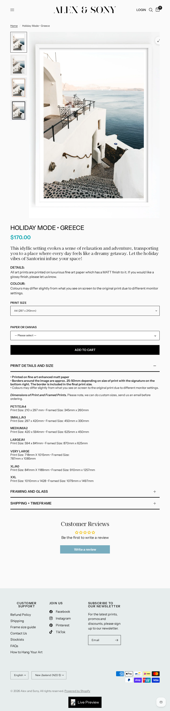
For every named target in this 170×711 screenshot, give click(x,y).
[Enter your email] (117, 640)
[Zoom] (159, 40)
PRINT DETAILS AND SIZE (31, 366)
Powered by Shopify (77, 691)
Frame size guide (23, 627)
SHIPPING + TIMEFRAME (31, 503)
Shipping (17, 621)
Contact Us (18, 633)
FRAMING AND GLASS (29, 491)
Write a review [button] (85, 549)
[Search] (150, 10)
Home (14, 25)
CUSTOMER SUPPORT (26, 605)
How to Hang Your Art (26, 652)
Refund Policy (20, 615)
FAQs (14, 646)
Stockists (17, 639)
